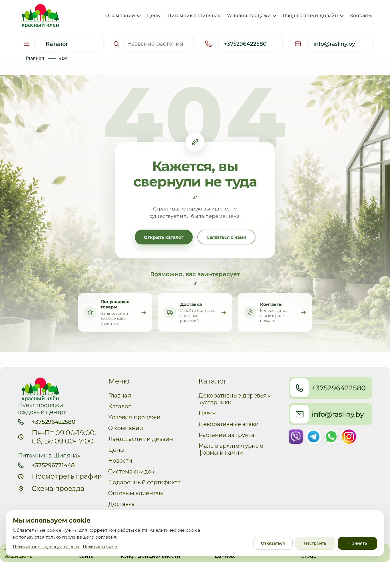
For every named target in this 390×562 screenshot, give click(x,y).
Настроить (315, 543)
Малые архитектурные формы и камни (230, 449)
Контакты (361, 15)
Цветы (207, 413)
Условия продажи (134, 417)
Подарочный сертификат (144, 482)
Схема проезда (58, 488)
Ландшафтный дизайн (140, 438)
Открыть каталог (164, 237)
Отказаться (273, 543)
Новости (120, 460)
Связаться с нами (226, 237)
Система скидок (131, 471)
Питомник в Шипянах (194, 15)
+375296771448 (53, 465)
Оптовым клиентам (135, 493)
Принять (357, 543)
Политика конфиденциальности (46, 546)
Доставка (121, 504)
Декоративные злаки (228, 424)
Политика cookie (100, 546)
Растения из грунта (226, 434)
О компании (125, 428)
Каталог (119, 406)
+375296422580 (53, 421)
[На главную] (38, 15)
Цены (154, 15)
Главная (35, 58)
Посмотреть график (66, 476)
